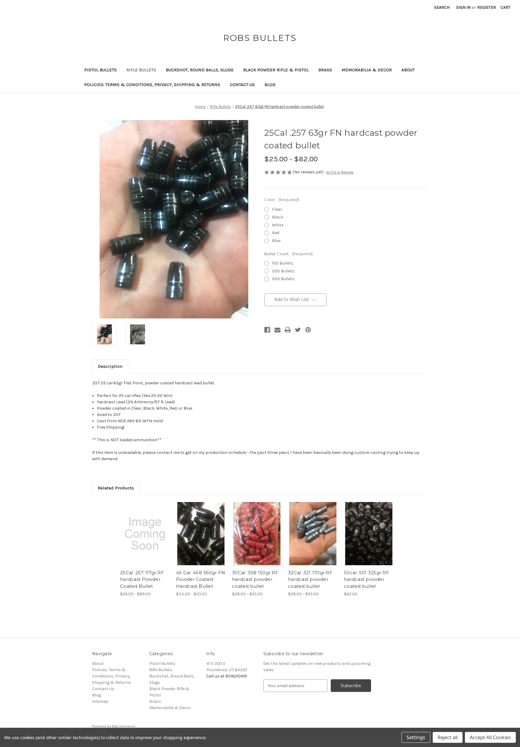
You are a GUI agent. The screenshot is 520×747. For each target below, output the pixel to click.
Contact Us (242, 84)
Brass (325, 70)
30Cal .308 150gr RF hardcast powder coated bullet (255, 579)
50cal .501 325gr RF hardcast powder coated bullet (366, 579)
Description (110, 366)
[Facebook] (267, 330)
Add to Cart (369, 539)
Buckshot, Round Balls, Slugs (200, 70)
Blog (270, 84)
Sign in (463, 7)
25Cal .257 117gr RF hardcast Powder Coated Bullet (142, 579)
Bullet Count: (288, 253)
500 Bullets (283, 278)
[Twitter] (298, 330)
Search (442, 7)
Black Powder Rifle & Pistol (276, 70)
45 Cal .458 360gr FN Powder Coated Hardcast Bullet (200, 579)
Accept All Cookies (490, 737)
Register (486, 7)
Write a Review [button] (340, 172)
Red (275, 232)
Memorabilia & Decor (367, 70)
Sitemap (100, 701)
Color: (281, 199)
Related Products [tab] (116, 488)
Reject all (448, 737)
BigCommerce (123, 726)
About (408, 70)
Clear (277, 209)
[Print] (288, 330)
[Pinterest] (308, 330)
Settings (416, 737)
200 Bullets (283, 271)
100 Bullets (282, 263)
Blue (276, 240)
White (277, 225)
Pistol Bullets (100, 70)
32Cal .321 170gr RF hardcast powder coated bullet (310, 579)
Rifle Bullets (141, 70)
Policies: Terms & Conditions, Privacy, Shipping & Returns (152, 84)
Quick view (145, 533)
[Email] (277, 330)
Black (277, 217)
